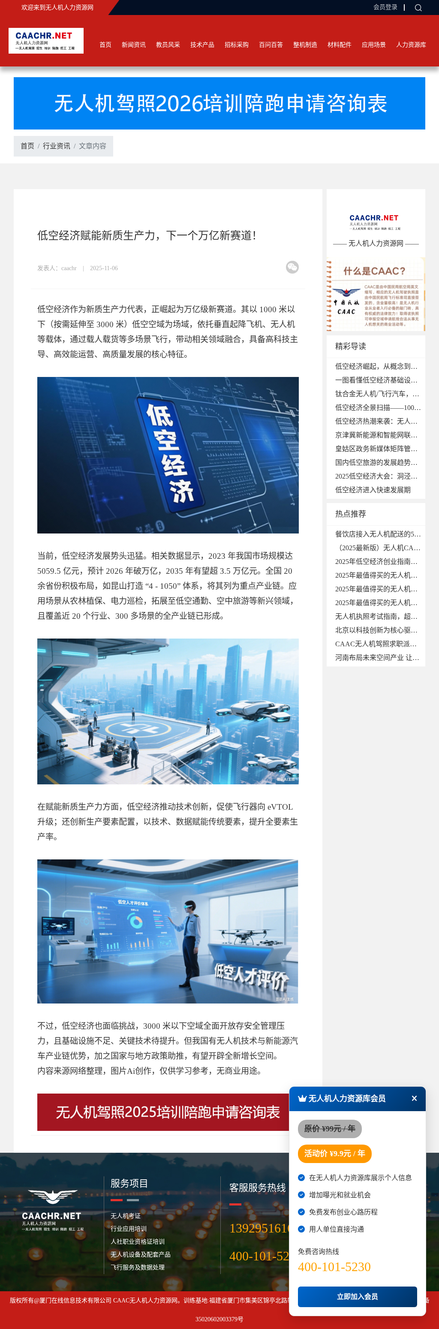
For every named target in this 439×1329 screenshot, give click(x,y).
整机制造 (305, 45)
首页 (105, 45)
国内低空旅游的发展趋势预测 (379, 462)
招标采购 (237, 45)
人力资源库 (411, 45)
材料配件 (340, 45)
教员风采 (168, 45)
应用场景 (374, 45)
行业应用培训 (129, 1229)
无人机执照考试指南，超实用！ (383, 616)
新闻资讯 (134, 45)
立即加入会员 (357, 1296)
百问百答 (271, 45)
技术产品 (202, 45)
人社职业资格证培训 (138, 1242)
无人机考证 (126, 1216)
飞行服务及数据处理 (138, 1267)
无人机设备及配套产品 (141, 1254)
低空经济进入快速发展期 (373, 490)
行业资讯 (56, 146)
